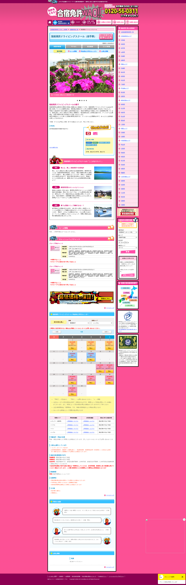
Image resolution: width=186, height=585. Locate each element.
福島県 (123, 60)
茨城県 (123, 68)
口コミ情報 (106, 47)
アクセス (74, 47)
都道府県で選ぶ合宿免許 (128, 28)
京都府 (123, 132)
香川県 (123, 160)
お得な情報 (104, 51)
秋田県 (123, 44)
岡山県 (123, 144)
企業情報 (67, 576)
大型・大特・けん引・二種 (89, 22)
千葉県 (123, 84)
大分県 (123, 192)
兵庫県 (123, 136)
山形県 (123, 52)
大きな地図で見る (53, 147)
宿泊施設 (90, 47)
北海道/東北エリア (126, 36)
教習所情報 (57, 47)
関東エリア (124, 64)
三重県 (123, 124)
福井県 (123, 112)
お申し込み (118, 22)
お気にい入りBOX (104, 22)
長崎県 (123, 188)
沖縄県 (123, 205)
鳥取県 (123, 156)
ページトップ (110, 308)
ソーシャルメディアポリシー (116, 576)
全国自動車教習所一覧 (127, 32)
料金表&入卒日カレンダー (89, 51)
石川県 (123, 108)
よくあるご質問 (53, 576)
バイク (76, 22)
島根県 (123, 152)
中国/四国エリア (125, 140)
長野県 (123, 96)
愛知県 (123, 120)
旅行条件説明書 (76, 576)
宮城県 (123, 56)
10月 (107, 332)
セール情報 (73, 51)
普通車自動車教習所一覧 (61, 22)
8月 (56, 332)
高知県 (123, 164)
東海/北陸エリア (125, 100)
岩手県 (123, 48)
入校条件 (61, 576)
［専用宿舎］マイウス (72, 421)
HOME (50, 22)
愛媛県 (123, 172)
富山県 (123, 116)
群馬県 (123, 76)
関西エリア (124, 128)
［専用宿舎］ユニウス (88, 421)
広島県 (123, 148)
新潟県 (123, 92)
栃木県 (123, 72)
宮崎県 (123, 200)
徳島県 (123, 168)
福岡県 (123, 180)
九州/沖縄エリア (125, 176)
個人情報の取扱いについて (89, 576)
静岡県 (123, 104)
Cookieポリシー (102, 576)
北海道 (123, 40)
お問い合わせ (132, 22)
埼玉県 (123, 80)
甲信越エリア (125, 88)
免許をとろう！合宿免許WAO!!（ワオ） (57, 579)
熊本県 (123, 197)
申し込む (106, 37)
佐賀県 (123, 184)
